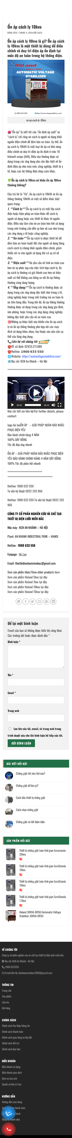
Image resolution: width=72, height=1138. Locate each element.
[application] (36, 393)
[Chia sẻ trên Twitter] (32, 601)
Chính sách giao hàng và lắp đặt (17, 1037)
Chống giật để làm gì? (27, 785)
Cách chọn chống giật (27, 809)
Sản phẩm (7, 996)
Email (12, 693)
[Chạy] (12, 405)
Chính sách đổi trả (10, 1043)
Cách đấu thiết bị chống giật (30, 797)
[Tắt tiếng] (53, 405)
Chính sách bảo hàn (11, 1049)
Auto (39, 32)
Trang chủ (6, 990)
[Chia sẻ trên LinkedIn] (53, 601)
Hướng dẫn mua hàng (12, 1102)
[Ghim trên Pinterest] (46, 601)
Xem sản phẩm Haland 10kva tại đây (27, 587)
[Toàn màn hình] (59, 405)
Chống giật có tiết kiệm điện (30, 821)
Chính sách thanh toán (12, 1032)
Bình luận (14, 642)
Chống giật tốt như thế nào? (30, 773)
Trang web (13, 711)
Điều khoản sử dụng (11, 1067)
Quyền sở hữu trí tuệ (12, 1084)
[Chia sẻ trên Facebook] (25, 601)
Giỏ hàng (6, 1008)
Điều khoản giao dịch (12, 1072)
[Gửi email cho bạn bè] (39, 601)
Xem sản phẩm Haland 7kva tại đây (27, 582)
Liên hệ (5, 1002)
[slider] (33, 405)
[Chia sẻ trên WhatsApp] (19, 601)
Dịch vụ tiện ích (9, 1078)
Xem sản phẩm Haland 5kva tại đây (27, 577)
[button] (36, 392)
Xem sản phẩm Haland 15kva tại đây (27, 591)
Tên (10, 675)
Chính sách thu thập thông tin (16, 1026)
